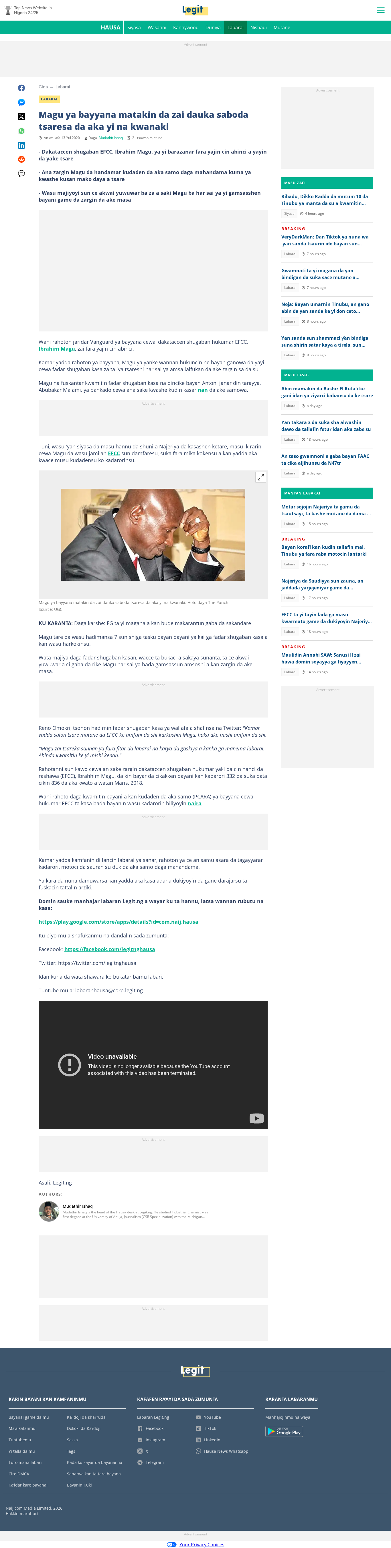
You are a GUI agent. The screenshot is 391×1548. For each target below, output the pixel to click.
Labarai (236, 27)
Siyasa (134, 27)
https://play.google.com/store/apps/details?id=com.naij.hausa (118, 921)
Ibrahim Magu (57, 348)
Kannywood (186, 27)
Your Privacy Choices (201, 1544)
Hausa (111, 27)
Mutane (282, 27)
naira (195, 803)
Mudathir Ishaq (111, 137)
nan (203, 389)
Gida (43, 87)
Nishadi (258, 27)
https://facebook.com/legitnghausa (109, 949)
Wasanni (157, 27)
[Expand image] (260, 477)
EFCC (114, 453)
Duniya (213, 27)
